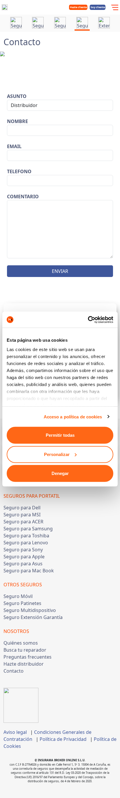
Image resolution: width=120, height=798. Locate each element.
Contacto (13, 671)
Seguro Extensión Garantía (33, 617)
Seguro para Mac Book (28, 570)
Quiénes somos (20, 643)
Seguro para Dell (21, 507)
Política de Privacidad (63, 739)
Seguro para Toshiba (26, 535)
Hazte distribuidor (23, 664)
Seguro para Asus (23, 563)
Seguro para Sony (23, 549)
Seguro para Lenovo (25, 542)
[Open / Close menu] (114, 7)
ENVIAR (60, 271)
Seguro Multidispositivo (29, 610)
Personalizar (57, 454)
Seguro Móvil (18, 596)
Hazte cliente (78, 7)
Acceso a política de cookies (73, 416)
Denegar (60, 473)
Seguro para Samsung (28, 528)
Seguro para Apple (24, 556)
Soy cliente (98, 7)
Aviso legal (15, 732)
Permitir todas (60, 435)
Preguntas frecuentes (27, 657)
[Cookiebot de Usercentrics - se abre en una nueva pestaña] (87, 319)
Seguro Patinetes (22, 603)
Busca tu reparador (24, 650)
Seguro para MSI (21, 514)
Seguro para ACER (23, 521)
